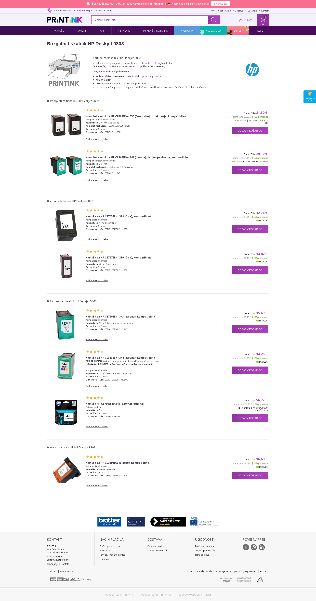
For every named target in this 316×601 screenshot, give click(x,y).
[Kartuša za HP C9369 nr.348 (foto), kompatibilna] (66, 471)
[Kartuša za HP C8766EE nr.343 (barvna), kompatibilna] (66, 325)
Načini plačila (224, 10)
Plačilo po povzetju (110, 546)
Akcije (259, 30)
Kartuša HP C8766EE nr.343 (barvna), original (115, 403)
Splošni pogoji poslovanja (245, 571)
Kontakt (265, 10)
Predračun (105, 550)
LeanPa (104, 559)
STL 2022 (190, 571)
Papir (102, 30)
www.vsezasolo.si (194, 594)
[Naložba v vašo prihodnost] (204, 521)
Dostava (239, 10)
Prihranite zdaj (220, 3)
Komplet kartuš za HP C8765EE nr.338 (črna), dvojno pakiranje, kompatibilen (136, 116)
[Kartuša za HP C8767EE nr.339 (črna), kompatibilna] (66, 266)
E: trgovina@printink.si (58, 559)
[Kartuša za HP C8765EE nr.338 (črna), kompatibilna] (66, 225)
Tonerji (81, 30)
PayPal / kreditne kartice (112, 554)
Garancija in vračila (205, 550)
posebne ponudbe (152, 76)
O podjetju (52, 563)
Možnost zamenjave (206, 546)
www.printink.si (120, 594)
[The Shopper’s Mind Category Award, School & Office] (168, 521)
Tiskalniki (124, 30)
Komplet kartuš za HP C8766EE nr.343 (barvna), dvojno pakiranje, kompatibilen (137, 157)
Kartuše (58, 30)
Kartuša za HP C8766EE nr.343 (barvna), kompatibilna (120, 316)
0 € (263, 24)
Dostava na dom (156, 546)
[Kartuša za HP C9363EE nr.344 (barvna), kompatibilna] (66, 366)
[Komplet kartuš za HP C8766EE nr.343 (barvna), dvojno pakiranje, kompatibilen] (66, 166)
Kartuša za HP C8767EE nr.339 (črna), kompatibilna (119, 257)
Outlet (238, 30)
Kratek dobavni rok (157, 550)
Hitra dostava (202, 554)
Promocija (186, 30)
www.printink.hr (156, 594)
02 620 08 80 (81, 10)
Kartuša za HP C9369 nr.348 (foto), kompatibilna (117, 462)
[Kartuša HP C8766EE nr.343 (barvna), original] (66, 412)
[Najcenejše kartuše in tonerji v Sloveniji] (65, 20)
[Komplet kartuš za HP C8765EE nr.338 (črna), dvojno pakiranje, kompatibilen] (66, 125)
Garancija (252, 10)
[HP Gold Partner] (135, 521)
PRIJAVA (248, 19)
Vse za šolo (213, 30)
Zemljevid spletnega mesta (218, 571)
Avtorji (263, 571)
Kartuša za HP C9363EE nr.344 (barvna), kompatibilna (120, 357)
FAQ (212, 10)
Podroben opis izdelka (97, 139)
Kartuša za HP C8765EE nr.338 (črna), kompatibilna (119, 216)
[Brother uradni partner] (109, 521)
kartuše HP (151, 63)
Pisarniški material (155, 30)
